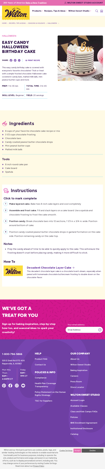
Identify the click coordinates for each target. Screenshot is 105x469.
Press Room (76, 381)
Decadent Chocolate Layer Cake (49, 267)
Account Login (77, 400)
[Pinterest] (15, 60)
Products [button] (36, 11)
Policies (74, 417)
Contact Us (40, 364)
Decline (93, 451)
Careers (74, 376)
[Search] (96, 10)
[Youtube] (23, 386)
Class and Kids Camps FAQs (83, 411)
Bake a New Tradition (36, 3)
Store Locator (77, 387)
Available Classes (78, 406)
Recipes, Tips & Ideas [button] (54, 11)
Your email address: (76, 324)
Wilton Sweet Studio (80, 364)
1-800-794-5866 (12, 354)
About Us (74, 359)
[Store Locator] (101, 10)
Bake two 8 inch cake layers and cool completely (45, 203)
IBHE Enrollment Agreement (83, 423)
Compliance (40, 377)
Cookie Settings (65, 451)
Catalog (74, 434)
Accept (77, 451)
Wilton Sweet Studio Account (85, 3)
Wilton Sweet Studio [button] (78, 11)
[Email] (19, 60)
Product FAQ (41, 359)
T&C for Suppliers (43, 401)
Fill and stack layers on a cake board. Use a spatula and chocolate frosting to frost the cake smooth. (51, 212)
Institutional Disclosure (81, 428)
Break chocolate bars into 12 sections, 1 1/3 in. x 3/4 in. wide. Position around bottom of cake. (53, 223)
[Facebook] (11, 60)
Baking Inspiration (78, 370)
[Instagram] (17, 386)
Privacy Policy (38, 466)
